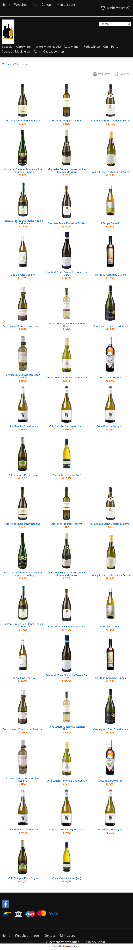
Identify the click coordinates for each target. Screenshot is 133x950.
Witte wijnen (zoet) (48, 46)
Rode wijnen (92, 46)
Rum (37, 51)
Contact (47, 4)
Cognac (7, 51)
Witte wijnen (24, 46)
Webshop (21, 4)
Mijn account (66, 4)
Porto (114, 46)
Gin (105, 46)
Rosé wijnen (72, 46)
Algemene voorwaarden (62, 941)
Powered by (64, 946)
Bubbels (7, 46)
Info (34, 4)
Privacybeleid (95, 941)
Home (6, 4)
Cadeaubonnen (53, 51)
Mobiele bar (23, 51)
